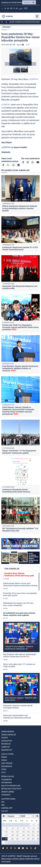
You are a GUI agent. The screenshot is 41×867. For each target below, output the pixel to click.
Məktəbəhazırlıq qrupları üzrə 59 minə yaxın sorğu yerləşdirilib (18, 604)
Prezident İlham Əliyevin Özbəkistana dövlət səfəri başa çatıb (19, 574)
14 (28, 832)
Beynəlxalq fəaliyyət (11, 789)
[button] (20, 57)
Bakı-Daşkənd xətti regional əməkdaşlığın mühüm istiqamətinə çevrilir (19, 655)
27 (23, 839)
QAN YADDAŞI (6, 763)
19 (17, 835)
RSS (2, 805)
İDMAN (4, 757)
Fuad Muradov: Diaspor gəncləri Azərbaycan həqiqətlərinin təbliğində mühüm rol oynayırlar (20, 368)
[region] (21, 647)
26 (17, 839)
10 (6, 832)
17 (6, 835)
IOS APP (4, 811)
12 (17, 832)
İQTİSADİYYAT (6, 741)
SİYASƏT (6, 27)
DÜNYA (4, 760)
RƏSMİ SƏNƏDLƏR (8, 735)
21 (28, 835)
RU (5, 8)
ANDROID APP (6, 808)
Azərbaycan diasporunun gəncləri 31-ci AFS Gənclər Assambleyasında (20, 248)
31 (6, 842)
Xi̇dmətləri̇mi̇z (7, 792)
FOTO (3, 772)
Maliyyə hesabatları (10, 786)
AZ (2, 8)
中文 (26, 8)
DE (11, 8)
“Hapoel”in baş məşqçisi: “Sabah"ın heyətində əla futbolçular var (19, 647)
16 (38, 832)
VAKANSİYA (5, 795)
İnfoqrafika (6, 766)
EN (8, 8)
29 (33, 839)
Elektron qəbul (8, 799)
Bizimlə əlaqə (7, 776)
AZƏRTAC (33, 79)
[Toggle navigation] (36, 16)
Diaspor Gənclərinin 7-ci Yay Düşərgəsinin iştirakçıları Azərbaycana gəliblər (19, 452)
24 (6, 839)
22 (33, 835)
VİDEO (3, 769)
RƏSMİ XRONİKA (7, 732)
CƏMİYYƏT (5, 747)
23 (38, 835)
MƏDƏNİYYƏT (6, 750)
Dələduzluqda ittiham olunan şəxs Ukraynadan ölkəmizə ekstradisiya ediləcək (20, 584)
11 (12, 832)
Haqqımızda (6, 780)
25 (12, 839)
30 (38, 839)
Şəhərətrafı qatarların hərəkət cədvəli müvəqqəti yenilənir (17, 706)
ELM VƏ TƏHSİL (7, 754)
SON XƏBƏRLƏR (11, 568)
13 (23, 832)
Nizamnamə (6, 783)
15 (33, 832)
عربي (21, 8)
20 (23, 835)
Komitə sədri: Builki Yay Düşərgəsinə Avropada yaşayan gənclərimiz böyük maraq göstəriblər (20, 327)
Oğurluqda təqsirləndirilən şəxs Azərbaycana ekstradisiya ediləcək (17, 716)
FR (14, 8)
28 (28, 839)
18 (12, 835)
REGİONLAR (5, 744)
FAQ (2, 802)
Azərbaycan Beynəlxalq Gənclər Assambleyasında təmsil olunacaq (16, 490)
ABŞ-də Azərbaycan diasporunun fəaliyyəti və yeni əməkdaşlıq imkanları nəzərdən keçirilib (19, 208)
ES (17, 8)
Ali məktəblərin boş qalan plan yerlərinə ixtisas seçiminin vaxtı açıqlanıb (19, 614)
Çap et (19, 45)
